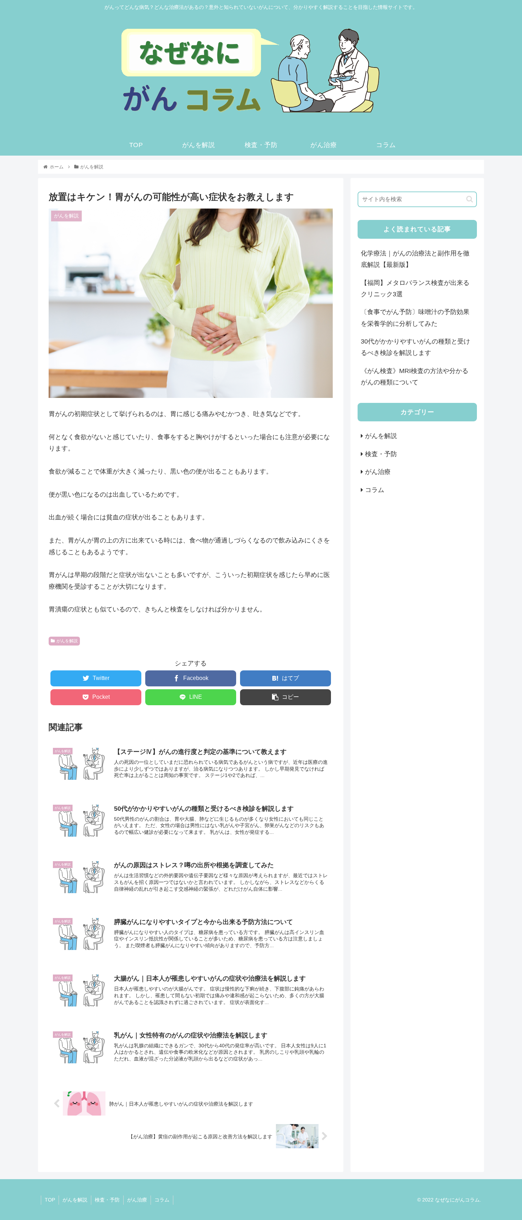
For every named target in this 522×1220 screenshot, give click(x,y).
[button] (469, 199)
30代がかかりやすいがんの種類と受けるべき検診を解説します (415, 347)
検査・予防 (381, 454)
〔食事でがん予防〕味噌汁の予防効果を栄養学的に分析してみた (415, 317)
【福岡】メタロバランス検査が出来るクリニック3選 (415, 288)
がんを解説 (67, 640)
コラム (374, 489)
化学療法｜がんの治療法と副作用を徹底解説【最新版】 (415, 259)
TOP (50, 1200)
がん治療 (378, 471)
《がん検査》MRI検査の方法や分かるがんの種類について (414, 376)
